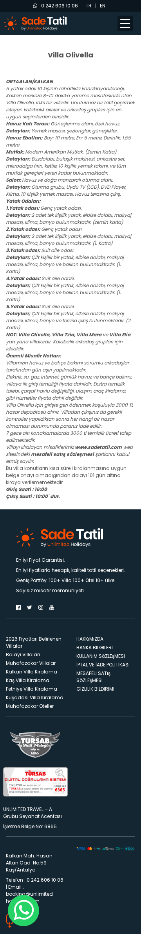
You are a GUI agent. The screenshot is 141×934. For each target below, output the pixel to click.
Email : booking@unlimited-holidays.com (31, 894)
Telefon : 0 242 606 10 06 (34, 880)
